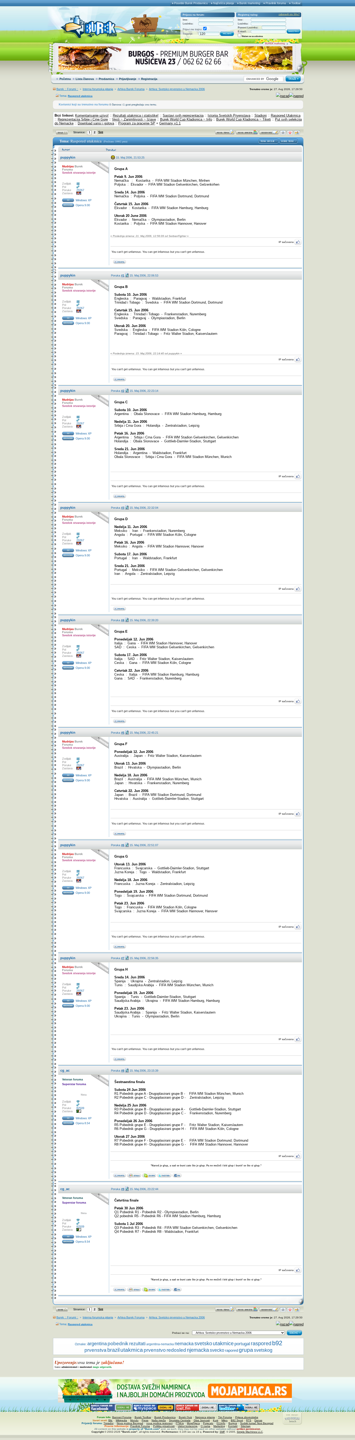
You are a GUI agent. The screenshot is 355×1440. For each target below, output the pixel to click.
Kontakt (233, 1426)
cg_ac (65, 1070)
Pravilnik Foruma (140, 1426)
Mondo (134, 1420)
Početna (65, 78)
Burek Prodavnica (165, 1417)
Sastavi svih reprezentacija (183, 115)
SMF (222, 1431)
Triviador (108, 1423)
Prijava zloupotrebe (246, 1417)
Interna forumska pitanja (98, 89)
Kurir (215, 1420)
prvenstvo (155, 1350)
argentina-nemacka (160, 1344)
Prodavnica (106, 78)
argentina (97, 1343)
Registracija (149, 78)
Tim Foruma (225, 1417)
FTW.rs (180, 1423)
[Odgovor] (269, 134)
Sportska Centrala (179, 1420)
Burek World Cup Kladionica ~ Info (186, 119)
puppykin (67, 157)
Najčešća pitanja (223, 3)
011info (220, 1423)
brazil (113, 1350)
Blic (110, 1420)
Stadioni (260, 115)
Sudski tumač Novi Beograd (256, 1423)
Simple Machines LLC (250, 1431)
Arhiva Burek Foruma (130, 89)
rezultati (137, 1343)
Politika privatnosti (164, 1426)
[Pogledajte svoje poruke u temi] (297, 134)
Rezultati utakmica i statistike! (136, 115)
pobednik (118, 1343)
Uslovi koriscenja (188, 1426)
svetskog (263, 1350)
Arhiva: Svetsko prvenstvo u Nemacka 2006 (177, 89)
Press (145, 1420)
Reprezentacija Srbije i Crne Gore (83, 119)
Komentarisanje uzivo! (92, 115)
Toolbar (296, 3)
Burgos (232, 1423)
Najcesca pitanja (205, 1417)
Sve (100, 132)
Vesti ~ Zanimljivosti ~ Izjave (134, 119)
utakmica (131, 1350)
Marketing (219, 1426)
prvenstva (95, 1350)
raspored (261, 1343)
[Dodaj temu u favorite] (290, 134)
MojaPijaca (193, 1423)
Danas (258, 1420)
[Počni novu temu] (225, 134)
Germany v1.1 (170, 123)
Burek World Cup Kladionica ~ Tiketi (243, 119)
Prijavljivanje (127, 78)
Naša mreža (159, 1420)
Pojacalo (208, 1423)
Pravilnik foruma (276, 3)
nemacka (184, 1343)
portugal (242, 1343)
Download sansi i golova (96, 123)
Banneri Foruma (122, 1417)
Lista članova (85, 78)
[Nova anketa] (247, 134)
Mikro (224, 1420)
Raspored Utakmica (285, 115)
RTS (248, 1420)
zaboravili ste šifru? (289, 14)
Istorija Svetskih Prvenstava (229, 115)
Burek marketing (249, 3)
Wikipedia (121, 1420)
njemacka (198, 1350)
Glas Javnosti (202, 1420)
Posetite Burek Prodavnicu (191, 3)
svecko (217, 1350)
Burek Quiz (185, 1417)
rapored (231, 1350)
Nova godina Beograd (130, 1423)
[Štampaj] (283, 134)
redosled (176, 1350)
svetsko (203, 1343)
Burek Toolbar (143, 1417)
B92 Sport (237, 1420)
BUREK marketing (275, 43)
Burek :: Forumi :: (67, 89)
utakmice (223, 1343)
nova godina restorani (159, 1423)
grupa (246, 1350)
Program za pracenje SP (136, 123)
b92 (277, 1343)
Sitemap (246, 1426)
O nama (205, 1426)
